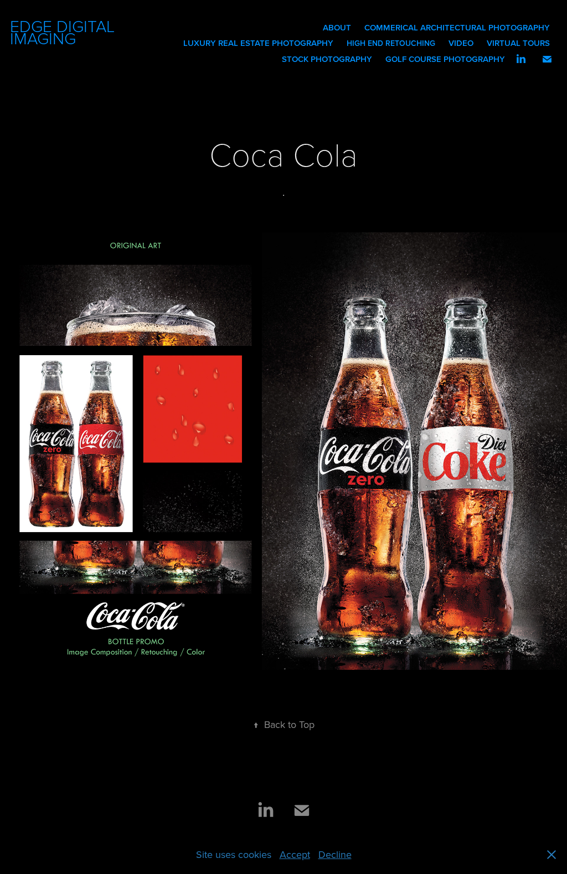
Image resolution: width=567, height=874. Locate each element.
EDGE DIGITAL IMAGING (64, 31)
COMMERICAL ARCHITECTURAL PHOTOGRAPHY (457, 27)
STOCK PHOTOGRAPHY (327, 59)
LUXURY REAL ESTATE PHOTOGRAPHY (258, 43)
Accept (295, 854)
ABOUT (337, 27)
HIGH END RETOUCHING (391, 43)
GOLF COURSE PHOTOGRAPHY (445, 59)
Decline (335, 854)
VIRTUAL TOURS (518, 43)
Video (461, 43)
